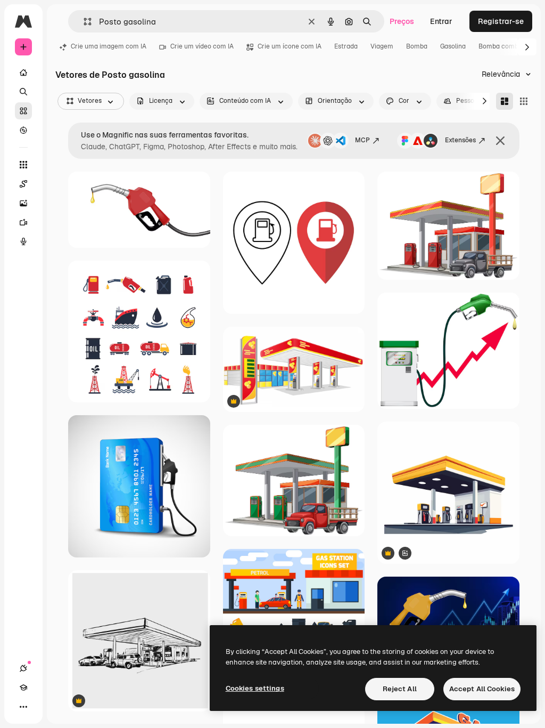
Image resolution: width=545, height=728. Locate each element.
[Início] (23, 72)
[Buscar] (23, 91)
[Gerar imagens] (23, 203)
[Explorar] (23, 130)
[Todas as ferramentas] (23, 164)
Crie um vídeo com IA (202, 46)
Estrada (346, 46)
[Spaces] (23, 183)
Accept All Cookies (482, 688)
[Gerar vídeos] (23, 222)
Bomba (416, 46)
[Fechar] (500, 140)
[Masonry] (504, 101)
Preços (402, 21)
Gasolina (453, 46)
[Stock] (23, 110)
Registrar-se (501, 21)
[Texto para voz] (23, 241)
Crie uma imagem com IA (108, 46)
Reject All (400, 688)
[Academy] (23, 687)
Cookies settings (255, 688)
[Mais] (23, 706)
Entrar (441, 21)
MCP (362, 140)
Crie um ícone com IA (289, 46)
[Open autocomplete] (83, 22)
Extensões (460, 140)
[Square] (523, 101)
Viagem (381, 46)
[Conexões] (23, 668)
